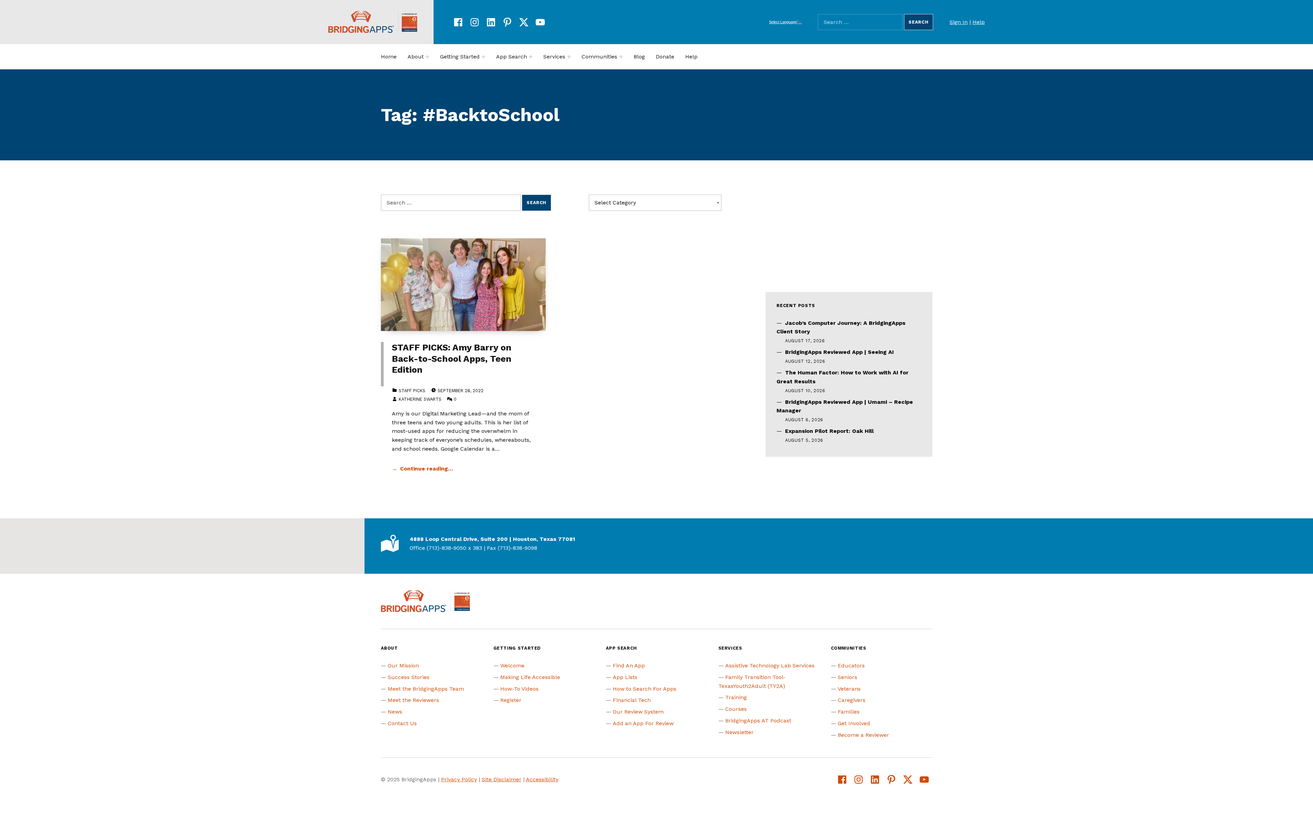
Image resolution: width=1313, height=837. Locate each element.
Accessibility (542, 779)
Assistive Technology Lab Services (769, 665)
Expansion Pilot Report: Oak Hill (829, 431)
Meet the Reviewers (413, 700)
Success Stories (408, 677)
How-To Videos (519, 689)
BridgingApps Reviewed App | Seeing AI (839, 352)
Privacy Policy (459, 779)
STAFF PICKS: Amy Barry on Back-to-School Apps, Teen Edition (452, 358)
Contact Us (402, 723)
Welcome (512, 665)
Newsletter (739, 732)
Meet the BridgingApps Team (426, 689)
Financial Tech (632, 700)
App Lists (625, 677)
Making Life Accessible (530, 677)
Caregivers (851, 700)
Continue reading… (426, 468)
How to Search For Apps (644, 689)
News (395, 711)
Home (389, 56)
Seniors (847, 677)
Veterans (849, 689)
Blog (639, 56)
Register (510, 700)
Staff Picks (412, 390)
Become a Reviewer (863, 735)
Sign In (959, 22)
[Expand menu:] (427, 56)
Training (736, 697)
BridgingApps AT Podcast (758, 720)
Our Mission (403, 665)
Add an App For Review (643, 723)
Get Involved (854, 723)
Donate (665, 56)
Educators (851, 665)
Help (978, 22)
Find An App (629, 665)
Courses (736, 709)
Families (849, 711)
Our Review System (638, 711)
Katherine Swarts (420, 399)
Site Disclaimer (501, 779)
